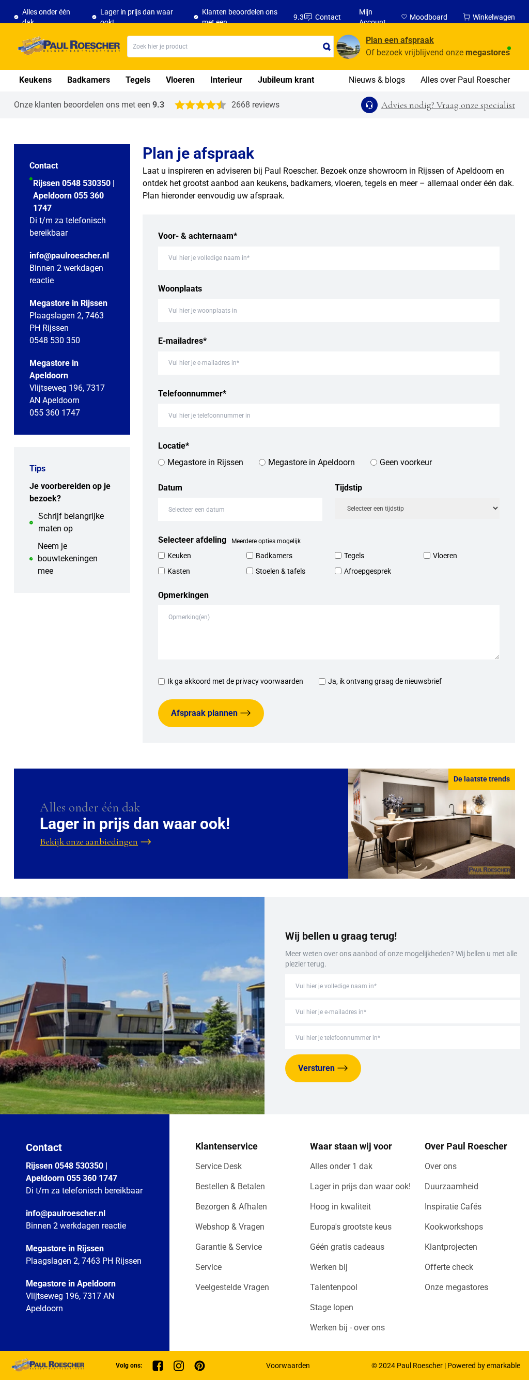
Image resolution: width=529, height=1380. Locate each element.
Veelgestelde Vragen (232, 1287)
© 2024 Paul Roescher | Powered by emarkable (445, 1365)
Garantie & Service (228, 1247)
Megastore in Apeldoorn (311, 462)
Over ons (441, 1166)
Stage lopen (331, 1307)
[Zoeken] (327, 46)
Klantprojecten (451, 1247)
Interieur (226, 80)
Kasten (178, 571)
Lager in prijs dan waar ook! (360, 1186)
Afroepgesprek (367, 571)
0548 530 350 (54, 340)
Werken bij (329, 1267)
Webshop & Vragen (229, 1227)
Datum (170, 488)
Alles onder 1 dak (341, 1166)
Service (208, 1267)
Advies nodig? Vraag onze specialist (448, 105)
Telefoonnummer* (192, 393)
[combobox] (230, 46)
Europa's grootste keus (351, 1227)
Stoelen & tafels (280, 571)
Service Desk (218, 1166)
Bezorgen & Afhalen (231, 1207)
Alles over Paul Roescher (465, 80)
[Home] (67, 46)
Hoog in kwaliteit (340, 1207)
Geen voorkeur (406, 462)
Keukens (35, 80)
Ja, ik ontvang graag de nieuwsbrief (385, 681)
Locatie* (173, 446)
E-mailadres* (182, 341)
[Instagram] (179, 1365)
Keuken (179, 555)
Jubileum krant (286, 80)
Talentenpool (333, 1287)
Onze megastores (456, 1287)
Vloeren (180, 80)
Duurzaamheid (451, 1186)
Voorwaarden (288, 1365)
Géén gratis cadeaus (347, 1247)
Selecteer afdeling (192, 540)
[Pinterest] (199, 1365)
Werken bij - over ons (347, 1327)
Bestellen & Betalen (230, 1186)
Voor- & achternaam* (197, 236)
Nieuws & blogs (377, 80)
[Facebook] (157, 1365)
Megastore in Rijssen (205, 462)
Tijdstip (348, 488)
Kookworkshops (454, 1227)
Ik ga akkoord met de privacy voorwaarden (235, 681)
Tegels (138, 80)
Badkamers (88, 80)
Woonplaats (180, 289)
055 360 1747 (54, 413)
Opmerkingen (183, 595)
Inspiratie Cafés (453, 1207)
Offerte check (449, 1267)
